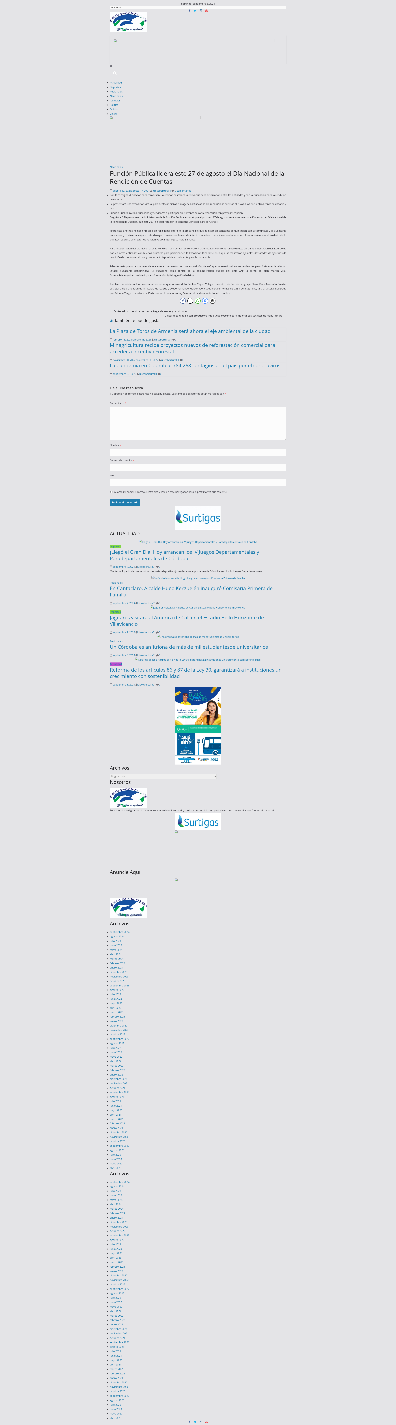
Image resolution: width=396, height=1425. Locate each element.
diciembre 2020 (118, 1132)
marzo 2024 (116, 958)
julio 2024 (115, 941)
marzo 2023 (116, 1012)
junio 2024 (116, 945)
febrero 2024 (117, 963)
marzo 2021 (116, 1119)
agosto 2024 (117, 936)
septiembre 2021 (119, 1092)
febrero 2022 (117, 1070)
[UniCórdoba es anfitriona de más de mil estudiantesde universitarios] (198, 637)
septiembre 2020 (119, 1145)
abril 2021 (115, 1114)
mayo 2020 (116, 1163)
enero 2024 (116, 967)
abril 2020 (115, 1168)
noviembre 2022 (119, 1030)
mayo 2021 (116, 1110)
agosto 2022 (117, 1043)
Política (114, 105)
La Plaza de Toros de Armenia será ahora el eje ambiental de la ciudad (190, 331)
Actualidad (116, 82)
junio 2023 (116, 999)
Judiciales (115, 100)
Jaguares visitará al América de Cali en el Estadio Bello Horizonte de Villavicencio (187, 620)
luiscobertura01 (162, 190)
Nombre (116, 445)
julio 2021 (115, 1101)
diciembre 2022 (118, 1025)
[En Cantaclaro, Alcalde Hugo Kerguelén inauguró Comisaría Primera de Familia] (198, 578)
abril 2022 (115, 1061)
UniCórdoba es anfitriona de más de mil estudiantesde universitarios (189, 646)
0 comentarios (182, 190)
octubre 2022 (117, 1034)
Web (112, 475)
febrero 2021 (117, 1123)
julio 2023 (115, 994)
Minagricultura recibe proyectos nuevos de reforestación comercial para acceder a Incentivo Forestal (192, 348)
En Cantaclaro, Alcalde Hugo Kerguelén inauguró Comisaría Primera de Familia (191, 591)
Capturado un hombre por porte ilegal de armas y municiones (148, 311)
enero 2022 (116, 1074)
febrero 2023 (117, 1016)
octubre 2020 (117, 1141)
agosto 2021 (117, 1097)
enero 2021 (116, 1128)
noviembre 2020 (119, 1137)
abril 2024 (115, 954)
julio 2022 (115, 1048)
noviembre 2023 (119, 976)
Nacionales (116, 96)
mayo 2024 (116, 949)
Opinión (114, 109)
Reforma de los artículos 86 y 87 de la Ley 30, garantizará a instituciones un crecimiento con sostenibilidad (196, 672)
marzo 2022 (116, 1065)
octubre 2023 (117, 981)
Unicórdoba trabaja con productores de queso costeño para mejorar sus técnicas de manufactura (225, 315)
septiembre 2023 (119, 985)
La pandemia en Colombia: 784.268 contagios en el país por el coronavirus (195, 365)
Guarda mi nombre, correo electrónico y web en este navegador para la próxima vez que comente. (170, 492)
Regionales (116, 91)
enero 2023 (116, 1021)
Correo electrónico (122, 460)
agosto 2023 (117, 990)
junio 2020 (116, 1159)
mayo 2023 (116, 1003)
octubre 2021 (117, 1088)
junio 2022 (116, 1052)
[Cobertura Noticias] (111, 66)
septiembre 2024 (119, 932)
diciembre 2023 (118, 972)
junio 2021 (116, 1105)
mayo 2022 (116, 1056)
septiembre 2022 (119, 1039)
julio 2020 (115, 1154)
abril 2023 (115, 1007)
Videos (114, 114)
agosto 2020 (117, 1150)
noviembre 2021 (119, 1083)
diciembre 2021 (118, 1079)
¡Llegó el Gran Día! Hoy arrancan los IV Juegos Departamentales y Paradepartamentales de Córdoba (184, 555)
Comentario (118, 403)
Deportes (115, 87)
